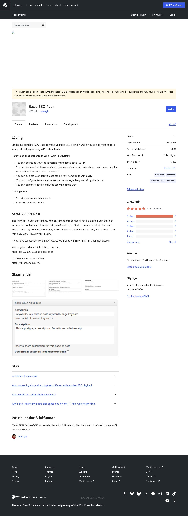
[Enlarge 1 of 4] (41, 283)
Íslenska (43, 497)
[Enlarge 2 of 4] (78, 283)
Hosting (15, 476)
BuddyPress (153, 481)
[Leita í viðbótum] (43, 25)
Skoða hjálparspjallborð (139, 266)
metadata (155, 181)
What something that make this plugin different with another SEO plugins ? (52, 385)
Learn (81, 467)
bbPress (151, 476)
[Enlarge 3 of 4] (114, 283)
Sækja (171, 109)
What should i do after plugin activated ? (34, 394)
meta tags (170, 175)
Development (71, 124)
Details (18, 124)
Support (83, 472)
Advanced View (135, 189)
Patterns (49, 481)
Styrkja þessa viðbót (138, 296)
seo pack (171, 181)
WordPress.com (154, 467)
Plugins (48, 476)
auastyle (44, 111)
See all (172, 241)
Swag (116, 481)
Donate (117, 476)
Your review (133, 241)
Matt (149, 472)
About (15, 467)
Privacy (15, 481)
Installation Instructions (24, 376)
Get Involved (118, 467)
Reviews (33, 124)
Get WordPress (174, 5)
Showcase (50, 467)
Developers (84, 476)
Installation (51, 124)
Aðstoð (172, 124)
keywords (159, 175)
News (14, 472)
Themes (49, 472)
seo (163, 181)
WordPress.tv (86, 481)
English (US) (170, 168)
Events (115, 472)
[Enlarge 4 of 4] (114, 302)
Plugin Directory (19, 14)
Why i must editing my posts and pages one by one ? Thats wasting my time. (53, 403)
